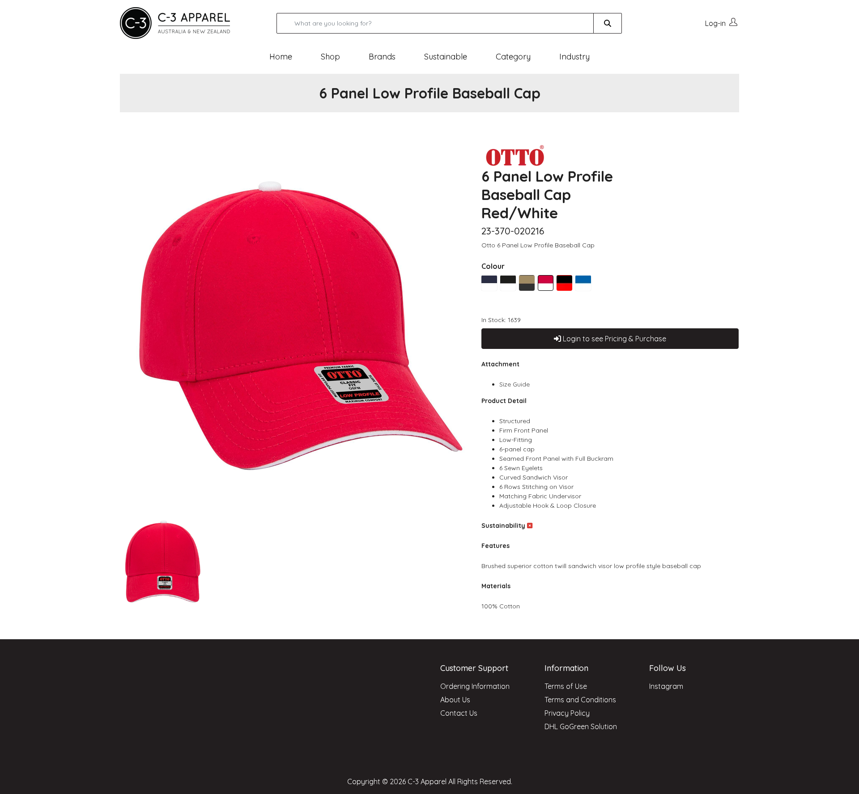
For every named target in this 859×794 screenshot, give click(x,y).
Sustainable (445, 56)
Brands (382, 56)
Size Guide (514, 384)
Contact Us (458, 713)
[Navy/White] (489, 283)
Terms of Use (565, 686)
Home (280, 56)
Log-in (715, 23)
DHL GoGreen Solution (580, 726)
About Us (455, 699)
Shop (330, 56)
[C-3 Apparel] (185, 23)
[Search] (607, 23)
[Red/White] (545, 283)
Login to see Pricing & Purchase (613, 338)
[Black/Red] (564, 283)
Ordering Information (475, 686)
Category (513, 56)
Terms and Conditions (580, 699)
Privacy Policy (567, 713)
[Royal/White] (583, 283)
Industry (574, 56)
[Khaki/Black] (527, 283)
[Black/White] (508, 283)
